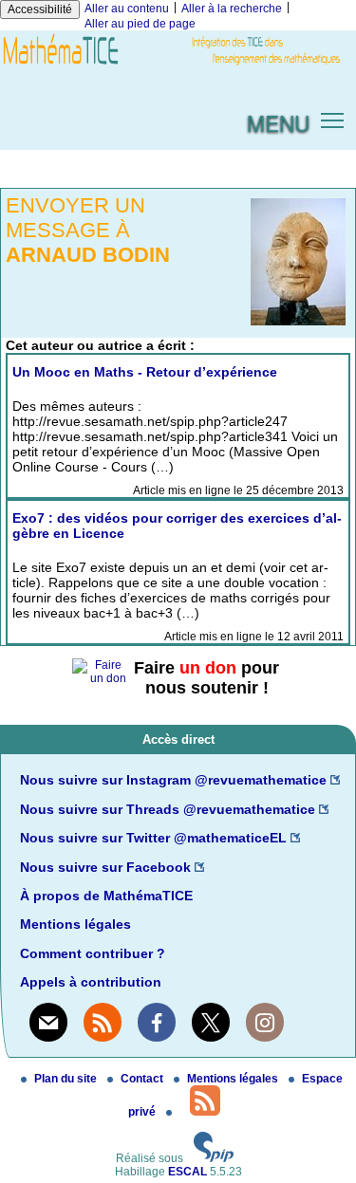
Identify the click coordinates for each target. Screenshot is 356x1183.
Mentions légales (75, 924)
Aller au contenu (126, 8)
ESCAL (187, 1171)
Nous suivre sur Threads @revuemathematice (167, 809)
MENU (278, 122)
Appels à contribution (90, 981)
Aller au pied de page (140, 23)
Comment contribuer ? (92, 953)
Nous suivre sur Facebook (105, 867)
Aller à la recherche (231, 8)
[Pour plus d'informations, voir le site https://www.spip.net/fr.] (213, 1158)
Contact (143, 1078)
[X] (211, 1022)
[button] (333, 119)
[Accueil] (178, 65)
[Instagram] (265, 1022)
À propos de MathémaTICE (106, 895)
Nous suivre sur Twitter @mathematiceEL (153, 837)
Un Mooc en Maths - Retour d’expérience (144, 371)
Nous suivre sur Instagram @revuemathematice (173, 779)
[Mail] (48, 1022)
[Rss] (103, 1022)
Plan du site (67, 1078)
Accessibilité (40, 9)
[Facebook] (157, 1022)
